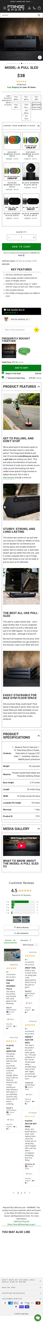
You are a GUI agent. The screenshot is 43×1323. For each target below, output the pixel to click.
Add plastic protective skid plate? (8, 100)
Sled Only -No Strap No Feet (26, 112)
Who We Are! (9, 1287)
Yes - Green (16, 98)
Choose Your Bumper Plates (19, 126)
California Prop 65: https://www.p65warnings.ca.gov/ (21, 1222)
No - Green (26, 98)
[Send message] (36, 330)
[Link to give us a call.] (34, 8)
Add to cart (21, 368)
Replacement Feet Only (36, 106)
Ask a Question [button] (22, 933)
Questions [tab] (24, 940)
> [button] (29, 1192)
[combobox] (21, 15)
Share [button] (11, 1019)
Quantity (21, 232)
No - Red (36, 98)
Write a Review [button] (23, 927)
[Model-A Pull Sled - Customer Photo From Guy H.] (17, 919)
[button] (14, 1026)
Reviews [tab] (8, 940)
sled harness (8, 477)
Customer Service (12, 1299)
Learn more (5, 264)
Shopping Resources (13, 1293)
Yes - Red (16, 106)
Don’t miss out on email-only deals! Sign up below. (18, 1281)
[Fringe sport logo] (16, 8)
